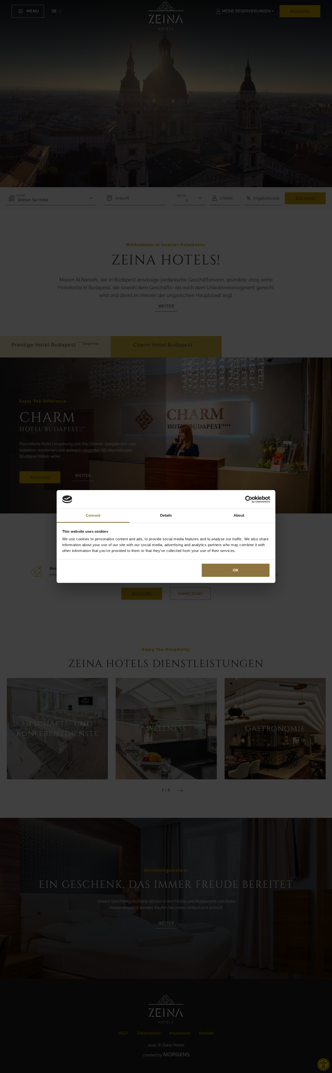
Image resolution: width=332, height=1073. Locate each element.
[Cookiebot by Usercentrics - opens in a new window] (248, 499)
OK (235, 570)
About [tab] (239, 515)
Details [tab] (166, 515)
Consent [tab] (93, 515)
